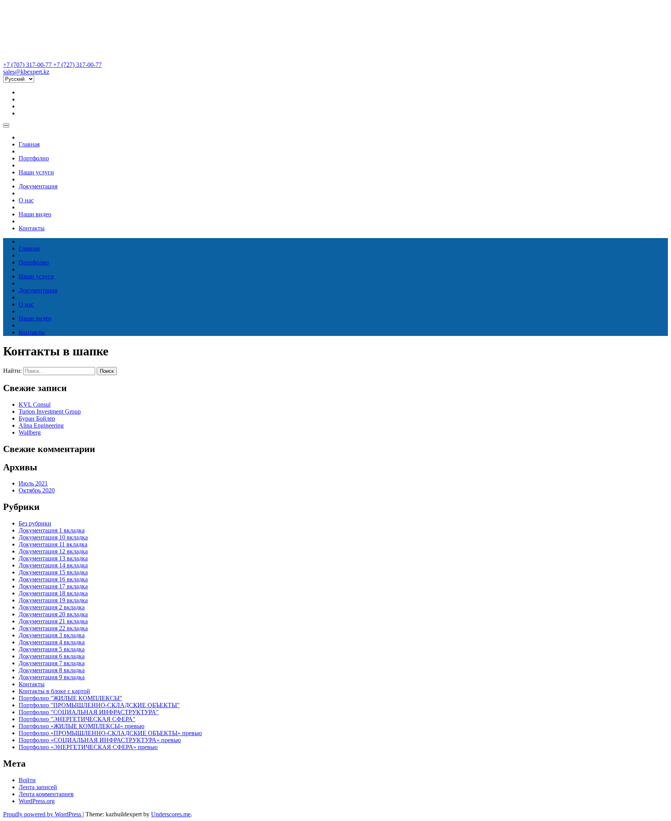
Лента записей (38, 787)
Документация (38, 186)
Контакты (32, 228)
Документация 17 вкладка (53, 586)
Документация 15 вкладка (53, 572)
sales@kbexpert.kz (26, 71)
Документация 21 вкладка (53, 621)
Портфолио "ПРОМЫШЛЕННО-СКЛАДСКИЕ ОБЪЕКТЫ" (99, 705)
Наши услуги (36, 172)
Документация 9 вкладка (52, 677)
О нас (26, 200)
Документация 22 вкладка (53, 628)
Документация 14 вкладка (53, 565)
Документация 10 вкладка (53, 537)
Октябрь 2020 (37, 490)
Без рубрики (35, 523)
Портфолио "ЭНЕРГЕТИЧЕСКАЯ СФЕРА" (77, 719)
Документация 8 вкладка (52, 670)
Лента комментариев (46, 794)
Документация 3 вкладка (52, 635)
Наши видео (35, 214)
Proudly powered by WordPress (43, 814)
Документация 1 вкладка (52, 530)
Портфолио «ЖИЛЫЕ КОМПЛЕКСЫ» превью (81, 726)
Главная (29, 144)
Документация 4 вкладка (52, 642)
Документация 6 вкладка (52, 656)
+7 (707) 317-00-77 (28, 64)
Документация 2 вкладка (52, 607)
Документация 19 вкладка (53, 600)
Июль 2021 (33, 483)
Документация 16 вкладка (53, 579)
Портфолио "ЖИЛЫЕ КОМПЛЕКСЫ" (70, 698)
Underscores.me (171, 814)
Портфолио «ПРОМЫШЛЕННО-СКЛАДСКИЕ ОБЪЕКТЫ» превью (110, 733)
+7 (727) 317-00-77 (77, 64)
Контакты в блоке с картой (54, 691)
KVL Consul (34, 404)
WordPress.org (37, 801)
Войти (27, 780)
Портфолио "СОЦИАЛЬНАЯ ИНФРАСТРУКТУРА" (89, 712)
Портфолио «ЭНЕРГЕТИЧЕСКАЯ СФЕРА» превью (88, 747)
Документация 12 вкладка (53, 551)
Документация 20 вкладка (53, 614)
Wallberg (30, 432)
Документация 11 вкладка (53, 544)
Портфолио (34, 158)
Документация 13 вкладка (53, 558)
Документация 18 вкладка (53, 593)
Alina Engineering (41, 425)
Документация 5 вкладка (52, 649)
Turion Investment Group (50, 411)
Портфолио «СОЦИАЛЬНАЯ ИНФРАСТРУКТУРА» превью (100, 740)
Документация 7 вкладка (52, 663)
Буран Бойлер (37, 418)
